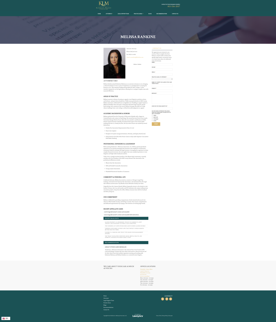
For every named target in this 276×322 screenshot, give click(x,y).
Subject (154, 88)
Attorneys (109, 13)
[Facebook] (167, 299)
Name (153, 62)
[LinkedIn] (163, 299)
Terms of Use (158, 315)
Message (154, 93)
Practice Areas (138, 13)
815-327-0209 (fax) (144, 276)
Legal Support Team (123, 13)
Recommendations (161, 13)
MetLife (155, 117)
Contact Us (175, 13)
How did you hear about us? (160, 106)
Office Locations (147, 266)
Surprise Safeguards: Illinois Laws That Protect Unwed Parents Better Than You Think (124, 229)
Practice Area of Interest (159, 77)
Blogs (150, 13)
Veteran (155, 119)
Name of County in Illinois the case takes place (162, 83)
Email (154, 72)
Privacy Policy (165, 315)
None (154, 120)
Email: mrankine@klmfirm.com (134, 57)
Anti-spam (170, 315)
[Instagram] (170, 299)
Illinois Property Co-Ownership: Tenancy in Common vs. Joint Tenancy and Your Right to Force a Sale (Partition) (123, 222)
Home (99, 13)
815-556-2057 (174, 6)
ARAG (154, 115)
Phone (154, 67)
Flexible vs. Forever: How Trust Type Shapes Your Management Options (124, 233)
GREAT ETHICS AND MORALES (115, 247)
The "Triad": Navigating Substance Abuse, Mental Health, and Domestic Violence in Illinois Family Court (123, 236)
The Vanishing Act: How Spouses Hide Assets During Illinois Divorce (125, 226)
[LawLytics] (138, 315)
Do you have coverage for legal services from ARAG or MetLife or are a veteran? (161, 112)
